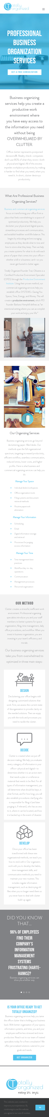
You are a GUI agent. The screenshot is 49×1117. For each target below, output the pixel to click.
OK (40, 1107)
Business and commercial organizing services (24, 209)
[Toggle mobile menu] (43, 9)
